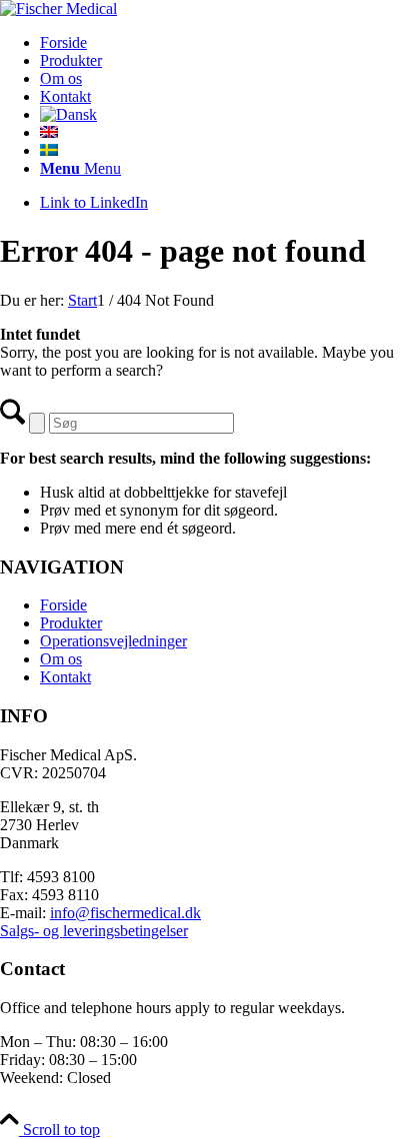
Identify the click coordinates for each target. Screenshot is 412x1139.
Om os (61, 658)
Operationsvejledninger (113, 640)
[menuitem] (226, 43)
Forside (63, 604)
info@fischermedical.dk (125, 912)
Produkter (71, 622)
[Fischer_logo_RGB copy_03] (58, 8)
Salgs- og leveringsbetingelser (94, 930)
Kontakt (65, 676)
